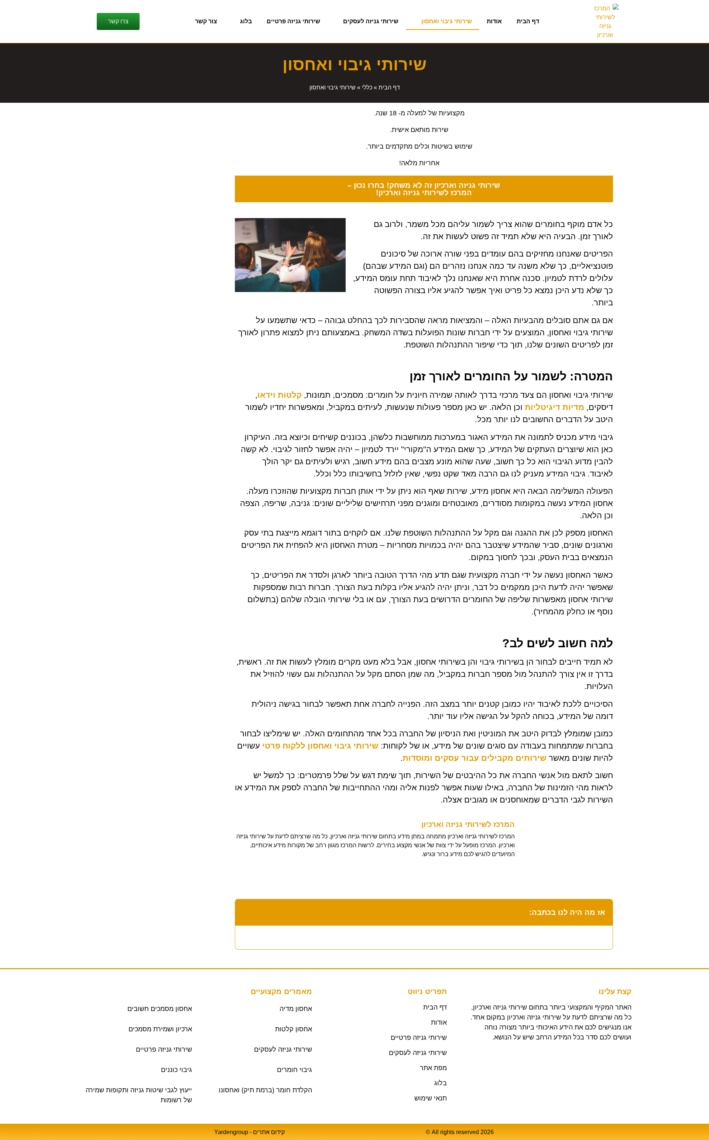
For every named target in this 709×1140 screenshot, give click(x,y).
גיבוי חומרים (294, 1069)
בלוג (246, 21)
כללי (367, 87)
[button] (246, 912)
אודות (494, 21)
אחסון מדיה (296, 1008)
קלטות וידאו (279, 395)
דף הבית (528, 21)
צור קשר (206, 21)
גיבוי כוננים (176, 1069)
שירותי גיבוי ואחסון (446, 21)
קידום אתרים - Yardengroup (249, 1132)
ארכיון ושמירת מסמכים (160, 1029)
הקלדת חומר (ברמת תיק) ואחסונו (265, 1090)
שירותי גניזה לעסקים (370, 21)
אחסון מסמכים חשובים (159, 1008)
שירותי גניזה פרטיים (293, 21)
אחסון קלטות (293, 1029)
